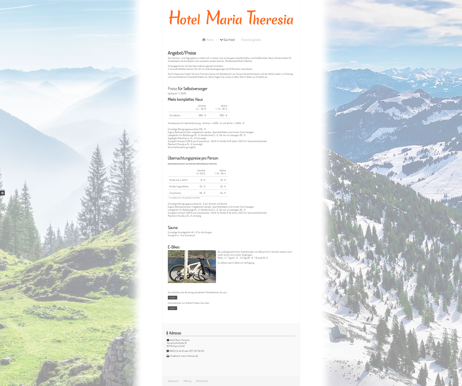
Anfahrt (172, 308)
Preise (172, 88)
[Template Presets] (2, 193)
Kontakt (172, 298)
